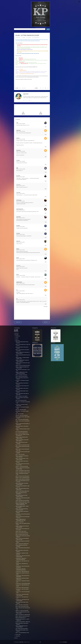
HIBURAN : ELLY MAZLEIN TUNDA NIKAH (22, 610)
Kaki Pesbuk (18, 37)
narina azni (18, 241)
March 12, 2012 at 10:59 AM (20, 123)
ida (16, 298)
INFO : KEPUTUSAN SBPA (20, 413)
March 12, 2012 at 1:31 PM (20, 185)
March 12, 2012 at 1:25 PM (20, 176)
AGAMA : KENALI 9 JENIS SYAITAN (21, 531)
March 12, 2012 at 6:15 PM (20, 242)
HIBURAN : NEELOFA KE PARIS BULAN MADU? (23, 365)
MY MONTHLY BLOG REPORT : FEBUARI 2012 (23, 621)
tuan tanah (18, 192)
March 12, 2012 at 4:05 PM (20, 226)
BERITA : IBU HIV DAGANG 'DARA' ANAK (22, 532)
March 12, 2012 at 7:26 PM (20, 258)
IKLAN (34, 37)
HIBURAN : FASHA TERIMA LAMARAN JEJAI (22, 491)
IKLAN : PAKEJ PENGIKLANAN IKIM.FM (22, 431)
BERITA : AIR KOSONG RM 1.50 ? (21, 617)
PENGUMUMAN (37, 37)
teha (17, 122)
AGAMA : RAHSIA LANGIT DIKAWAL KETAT (22, 543)
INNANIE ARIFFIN (19, 282)
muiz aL (17, 257)
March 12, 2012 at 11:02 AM (20, 131)
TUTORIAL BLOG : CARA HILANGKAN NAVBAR (23, 583)
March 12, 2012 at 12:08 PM (20, 161)
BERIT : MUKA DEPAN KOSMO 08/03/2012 (22, 419)
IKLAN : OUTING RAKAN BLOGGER (21, 400)
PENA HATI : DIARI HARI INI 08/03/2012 (22, 415)
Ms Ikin (17, 274)
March (17, 340)
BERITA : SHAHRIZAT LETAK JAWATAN (21, 396)
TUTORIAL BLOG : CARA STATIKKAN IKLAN (22, 571)
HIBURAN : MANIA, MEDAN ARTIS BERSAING (22, 479)
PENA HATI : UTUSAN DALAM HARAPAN (22, 466)
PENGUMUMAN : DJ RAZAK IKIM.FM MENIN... (22, 112)
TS (16, 289)
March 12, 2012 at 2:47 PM (20, 217)
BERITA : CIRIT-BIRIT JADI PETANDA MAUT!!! (22, 476)
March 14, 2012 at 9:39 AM (20, 283)
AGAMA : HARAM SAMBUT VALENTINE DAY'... (38, 112)
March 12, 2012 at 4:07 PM (20, 234)
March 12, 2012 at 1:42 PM (20, 201)
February (17, 634)
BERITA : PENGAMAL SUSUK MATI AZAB (22, 534)
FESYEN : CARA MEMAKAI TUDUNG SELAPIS (23, 470)
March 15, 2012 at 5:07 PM (20, 299)
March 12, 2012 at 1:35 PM (20, 193)
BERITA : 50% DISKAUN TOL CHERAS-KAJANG (23, 614)
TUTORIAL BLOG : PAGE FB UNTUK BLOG (22, 587)
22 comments (29, 37)
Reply (45, 126)
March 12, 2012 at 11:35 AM (20, 151)
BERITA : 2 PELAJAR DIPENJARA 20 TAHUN (22, 632)
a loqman (18, 160)
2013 (16, 333)
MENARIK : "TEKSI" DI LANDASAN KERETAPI (22, 477)
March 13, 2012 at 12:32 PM (20, 275)
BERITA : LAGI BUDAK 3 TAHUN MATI (21, 374)
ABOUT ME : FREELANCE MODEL (21, 409)
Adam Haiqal (18, 216)
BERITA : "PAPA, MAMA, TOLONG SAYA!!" (22, 604)
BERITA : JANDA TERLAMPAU (20, 454)
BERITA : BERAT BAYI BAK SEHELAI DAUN (22, 606)
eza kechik (18, 175)
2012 (16, 334)
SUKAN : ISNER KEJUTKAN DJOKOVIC (21, 376)
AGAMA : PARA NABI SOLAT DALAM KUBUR (22, 500)
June (16, 337)
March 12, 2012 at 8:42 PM (20, 266)
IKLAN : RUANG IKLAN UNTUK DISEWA (22, 628)
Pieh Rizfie (18, 225)
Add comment (45, 306)
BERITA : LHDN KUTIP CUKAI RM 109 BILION (22, 616)
